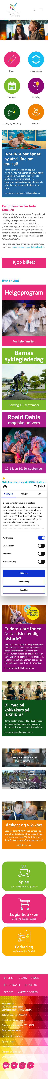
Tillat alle (24, 573)
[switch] (41, 546)
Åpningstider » (8, 1041)
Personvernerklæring (11, 1030)
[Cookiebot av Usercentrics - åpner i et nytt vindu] (34, 486)
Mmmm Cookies (28, 992)
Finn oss (36, 123)
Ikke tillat (24, 590)
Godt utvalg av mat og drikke (24, 886)
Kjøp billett (24, 262)
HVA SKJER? (10, 280)
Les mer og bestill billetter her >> (19, 668)
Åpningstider (36, 71)
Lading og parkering (12, 123)
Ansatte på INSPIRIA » (12, 1036)
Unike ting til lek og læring (24, 919)
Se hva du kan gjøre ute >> (24, 782)
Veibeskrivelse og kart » (13, 1046)
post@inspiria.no (17, 1020)
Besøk (23, 977)
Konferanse (12, 984)
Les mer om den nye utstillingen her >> (22, 193)
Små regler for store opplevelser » (17, 1057)
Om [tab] (39, 494)
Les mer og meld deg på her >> (18, 732)
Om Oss (8, 992)
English (9, 977)
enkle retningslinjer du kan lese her (28, 247)
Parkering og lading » (11, 1052)
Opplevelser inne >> (24, 761)
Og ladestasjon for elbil (24, 951)
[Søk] (34, 9)
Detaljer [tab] (24, 494)
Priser (12, 71)
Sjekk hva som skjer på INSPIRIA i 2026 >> (23, 482)
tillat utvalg (24, 582)
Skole (35, 977)
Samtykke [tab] (8, 494)
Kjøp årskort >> (24, 845)
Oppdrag (31, 984)
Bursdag (36, 97)
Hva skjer (12, 97)
